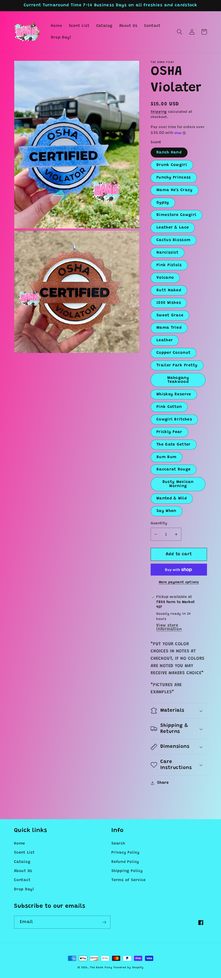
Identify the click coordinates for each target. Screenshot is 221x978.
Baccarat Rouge (173, 469)
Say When (166, 511)
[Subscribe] (104, 922)
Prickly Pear (169, 432)
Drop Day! (24, 889)
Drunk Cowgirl (171, 165)
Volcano (165, 278)
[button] (179, 32)
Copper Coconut (173, 353)
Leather (164, 340)
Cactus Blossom (173, 240)
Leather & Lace (172, 228)
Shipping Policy (127, 871)
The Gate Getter (173, 445)
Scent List (24, 853)
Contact (22, 880)
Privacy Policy (125, 853)
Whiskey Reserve (173, 394)
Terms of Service (128, 880)
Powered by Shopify (129, 967)
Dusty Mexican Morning (178, 484)
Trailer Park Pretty (177, 365)
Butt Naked (168, 290)
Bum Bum (166, 457)
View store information (169, 627)
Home (19, 844)
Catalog (22, 862)
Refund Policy (125, 862)
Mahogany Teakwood (178, 380)
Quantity (159, 523)
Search (118, 844)
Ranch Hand (169, 152)
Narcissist (167, 253)
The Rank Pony (101, 967)
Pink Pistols (169, 265)
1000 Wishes (168, 303)
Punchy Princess (173, 178)
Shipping (159, 112)
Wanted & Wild (171, 498)
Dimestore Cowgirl (176, 215)
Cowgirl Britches (174, 419)
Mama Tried (169, 328)
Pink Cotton (169, 407)
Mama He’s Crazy (174, 190)
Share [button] (163, 783)
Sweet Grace (169, 315)
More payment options (179, 582)
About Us (23, 871)
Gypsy (162, 203)
